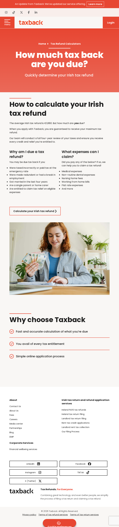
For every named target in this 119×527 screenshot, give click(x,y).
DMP (11, 436)
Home (42, 44)
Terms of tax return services (84, 514)
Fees (11, 415)
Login (111, 22)
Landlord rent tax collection (75, 427)
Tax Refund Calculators (66, 44)
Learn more (95, 4)
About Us (13, 410)
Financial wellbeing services (23, 449)
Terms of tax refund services (53, 514)
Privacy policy (29, 514)
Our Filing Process (70, 431)
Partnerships (15, 428)
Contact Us (15, 406)
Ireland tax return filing (73, 414)
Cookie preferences (60, 526)
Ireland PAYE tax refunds (74, 409)
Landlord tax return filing (74, 418)
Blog (11, 432)
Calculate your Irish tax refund (33, 211)
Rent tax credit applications (76, 422)
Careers (13, 419)
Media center (16, 423)
